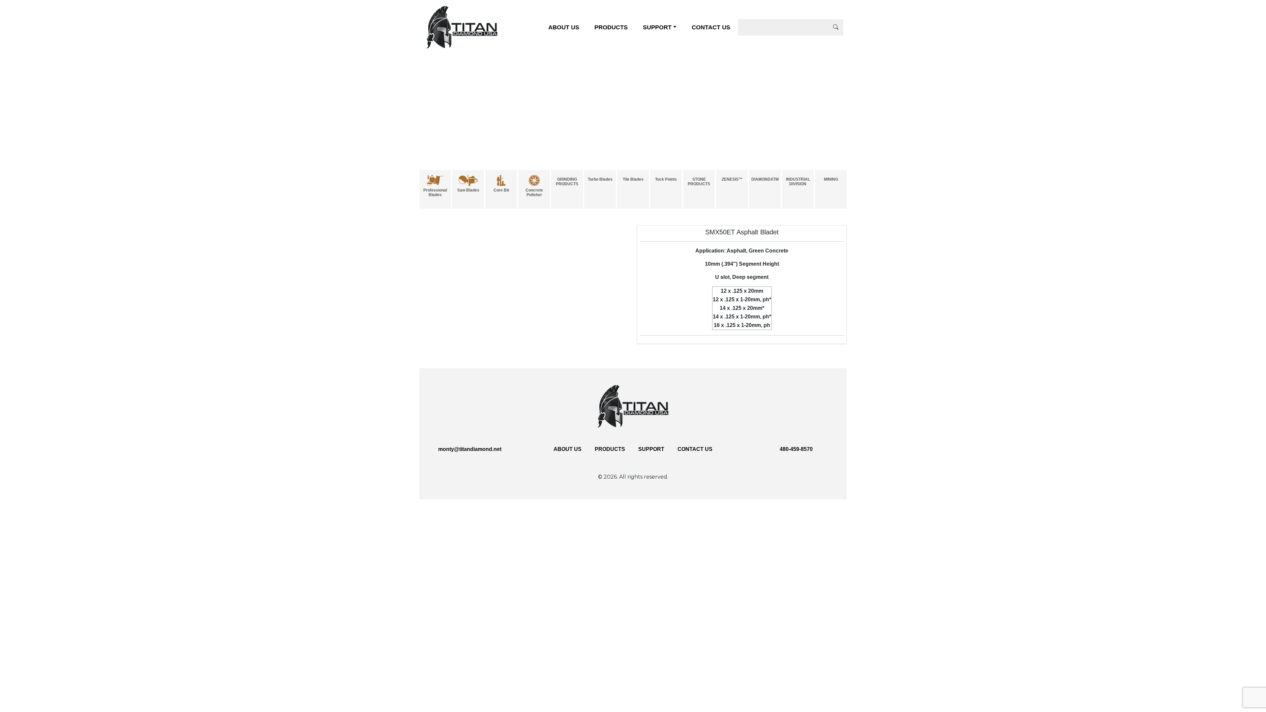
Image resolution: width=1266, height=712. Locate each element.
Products (611, 27)
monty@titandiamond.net (469, 449)
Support (657, 27)
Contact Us (711, 27)
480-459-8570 (796, 449)
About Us (563, 27)
